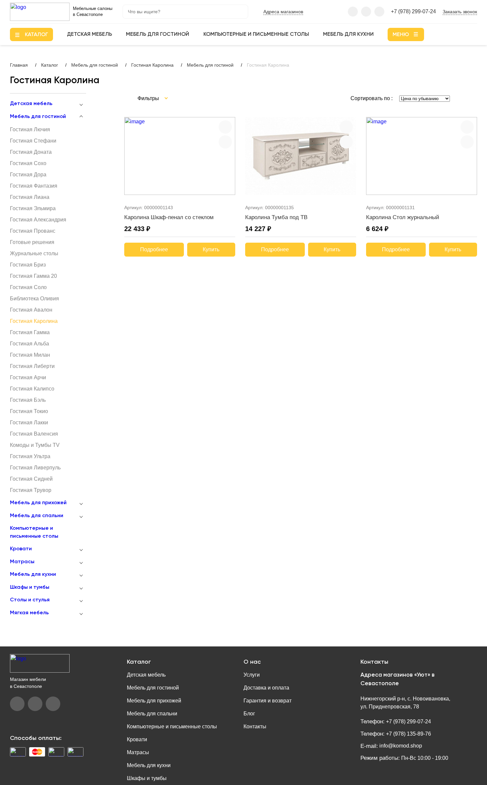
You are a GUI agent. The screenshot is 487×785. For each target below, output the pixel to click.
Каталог (139, 662)
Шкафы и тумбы (29, 587)
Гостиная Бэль (28, 400)
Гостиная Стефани (33, 141)
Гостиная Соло (28, 287)
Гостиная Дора (28, 174)
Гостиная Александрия (38, 219)
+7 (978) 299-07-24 (413, 11)
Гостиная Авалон (31, 310)
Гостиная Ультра (30, 456)
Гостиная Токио (29, 411)
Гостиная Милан (30, 355)
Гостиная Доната (31, 152)
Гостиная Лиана (29, 197)
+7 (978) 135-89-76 (408, 734)
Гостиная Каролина (34, 321)
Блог (249, 713)
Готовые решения (32, 242)
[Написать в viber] (353, 12)
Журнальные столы (34, 253)
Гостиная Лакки (29, 422)
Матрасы (22, 562)
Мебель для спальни (36, 515)
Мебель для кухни (348, 34)
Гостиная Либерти (32, 366)
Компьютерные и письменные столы (256, 34)
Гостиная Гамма (30, 332)
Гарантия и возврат (268, 700)
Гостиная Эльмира (33, 208)
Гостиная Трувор (30, 490)
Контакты (255, 726)
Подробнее (154, 249)
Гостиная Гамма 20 (33, 276)
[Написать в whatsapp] (379, 12)
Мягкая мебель (29, 613)
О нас (252, 662)
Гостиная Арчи (28, 377)
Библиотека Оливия (34, 298)
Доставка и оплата (266, 688)
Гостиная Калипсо (32, 389)
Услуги (252, 675)
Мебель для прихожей (38, 503)
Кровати (21, 549)
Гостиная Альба (29, 343)
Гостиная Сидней (31, 479)
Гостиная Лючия (30, 129)
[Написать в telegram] (366, 12)
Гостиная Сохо (28, 163)
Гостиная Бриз (28, 265)
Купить (211, 249)
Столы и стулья (30, 600)
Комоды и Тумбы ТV (35, 445)
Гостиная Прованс (32, 231)
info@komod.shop (400, 746)
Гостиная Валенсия (34, 434)
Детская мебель (89, 34)
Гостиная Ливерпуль (35, 467)
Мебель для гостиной (157, 34)
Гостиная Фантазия (33, 186)
